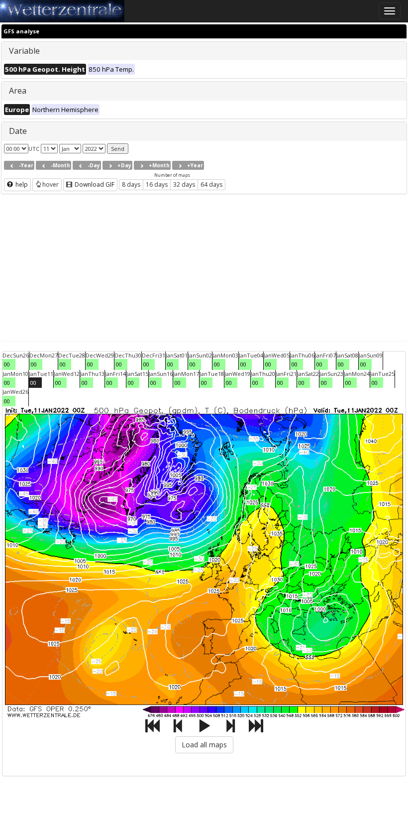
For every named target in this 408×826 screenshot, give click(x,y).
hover (50, 184)
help (21, 184)
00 (7, 364)
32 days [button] (184, 184)
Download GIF (93, 184)
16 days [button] (157, 184)
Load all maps (204, 744)
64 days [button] (211, 184)
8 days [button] (131, 184)
